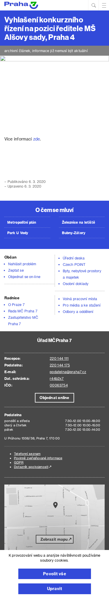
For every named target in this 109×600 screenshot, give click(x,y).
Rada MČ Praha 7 (22, 311)
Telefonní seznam (27, 453)
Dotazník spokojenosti (31, 467)
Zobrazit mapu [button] (54, 539)
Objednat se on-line (24, 277)
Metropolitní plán (21, 222)
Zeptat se (16, 270)
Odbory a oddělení (78, 311)
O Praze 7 (16, 304)
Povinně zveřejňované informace (38, 458)
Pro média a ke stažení (82, 305)
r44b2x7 (57, 378)
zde (36, 138)
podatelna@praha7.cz (68, 372)
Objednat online (54, 397)
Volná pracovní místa (80, 299)
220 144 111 (59, 358)
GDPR (19, 462)
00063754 (58, 385)
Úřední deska (74, 258)
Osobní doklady (75, 284)
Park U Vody (17, 233)
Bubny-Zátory (73, 233)
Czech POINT (74, 264)
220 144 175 (60, 365)
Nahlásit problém (22, 264)
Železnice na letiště (78, 222)
